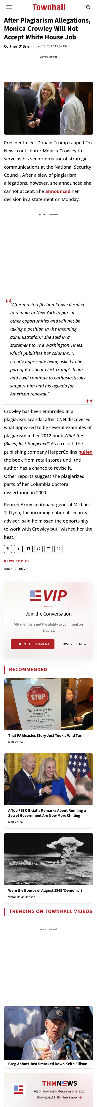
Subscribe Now (73, 644)
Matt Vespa (15, 742)
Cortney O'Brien (18, 46)
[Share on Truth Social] (18, 549)
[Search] (88, 7)
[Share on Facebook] (29, 549)
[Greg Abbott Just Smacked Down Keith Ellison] (48, 1032)
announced (57, 191)
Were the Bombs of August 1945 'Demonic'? (45, 890)
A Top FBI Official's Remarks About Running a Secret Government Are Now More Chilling (47, 813)
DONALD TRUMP (16, 569)
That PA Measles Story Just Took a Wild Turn (46, 735)
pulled (85, 452)
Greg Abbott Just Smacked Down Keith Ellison (47, 1064)
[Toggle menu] (9, 7)
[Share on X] (8, 549)
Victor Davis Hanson (21, 897)
